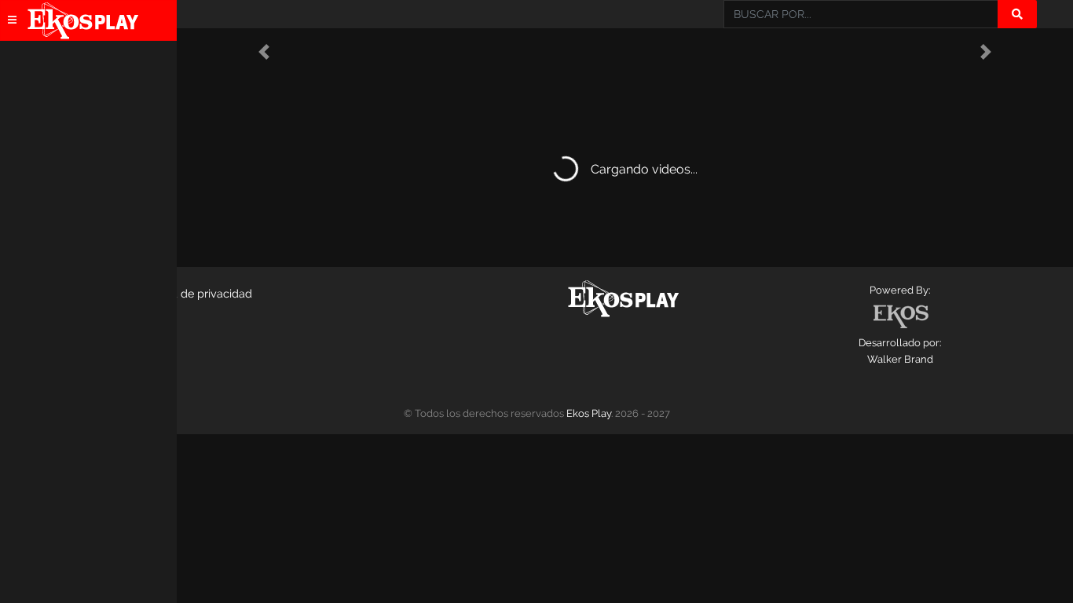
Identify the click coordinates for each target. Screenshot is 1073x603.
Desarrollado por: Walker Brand (900, 351)
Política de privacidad (195, 293)
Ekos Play (588, 413)
